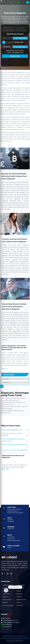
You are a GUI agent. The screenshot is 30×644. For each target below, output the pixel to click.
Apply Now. (4, 368)
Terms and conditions (7, 605)
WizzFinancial (25, 638)
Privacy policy (19, 605)
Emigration (5, 602)
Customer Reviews (10, 641)
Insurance (18, 590)
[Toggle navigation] (27, 2)
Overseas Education (7, 599)
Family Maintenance (21, 599)
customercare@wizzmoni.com (13, 540)
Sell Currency (5, 596)
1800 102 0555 (10, 519)
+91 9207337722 (10, 521)
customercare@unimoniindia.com (11, 622)
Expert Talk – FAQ (19, 641)
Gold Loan (4, 588)
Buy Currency (19, 593)
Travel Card (19, 596)
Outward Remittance (7, 585)
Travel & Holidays (20, 585)
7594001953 (6, 469)
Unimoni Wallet (6, 593)
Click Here (9, 547)
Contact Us (19, 602)
